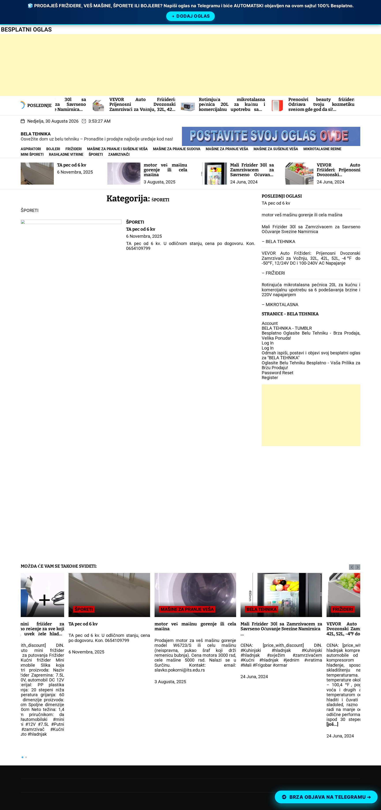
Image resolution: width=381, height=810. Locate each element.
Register (270, 377)
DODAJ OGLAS (193, 16)
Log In (268, 343)
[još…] (285, 724)
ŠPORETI (96, 154)
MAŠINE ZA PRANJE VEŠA (227, 149)
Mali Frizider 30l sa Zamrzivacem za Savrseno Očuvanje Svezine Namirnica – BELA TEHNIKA (252, 177)
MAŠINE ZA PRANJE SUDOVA (176, 149)
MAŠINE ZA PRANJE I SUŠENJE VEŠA (117, 149)
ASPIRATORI (31, 149)
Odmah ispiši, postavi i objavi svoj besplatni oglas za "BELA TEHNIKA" (311, 355)
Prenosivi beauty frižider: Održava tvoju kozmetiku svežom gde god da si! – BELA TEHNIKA (285, 109)
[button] (352, 567)
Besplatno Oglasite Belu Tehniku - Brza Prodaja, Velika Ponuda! (311, 335)
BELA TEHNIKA (35, 133)
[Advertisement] (132, 65)
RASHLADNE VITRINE (66, 154)
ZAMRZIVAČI (119, 154)
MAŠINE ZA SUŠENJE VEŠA (276, 149)
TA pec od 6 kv (71, 165)
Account (270, 323)
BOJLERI (53, 149)
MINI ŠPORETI (32, 154)
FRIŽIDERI (73, 149)
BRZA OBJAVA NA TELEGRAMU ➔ (330, 797)
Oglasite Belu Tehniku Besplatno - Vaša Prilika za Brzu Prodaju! (311, 365)
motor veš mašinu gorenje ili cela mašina (165, 170)
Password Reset (277, 372)
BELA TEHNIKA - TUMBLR (287, 328)
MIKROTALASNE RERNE (322, 149)
